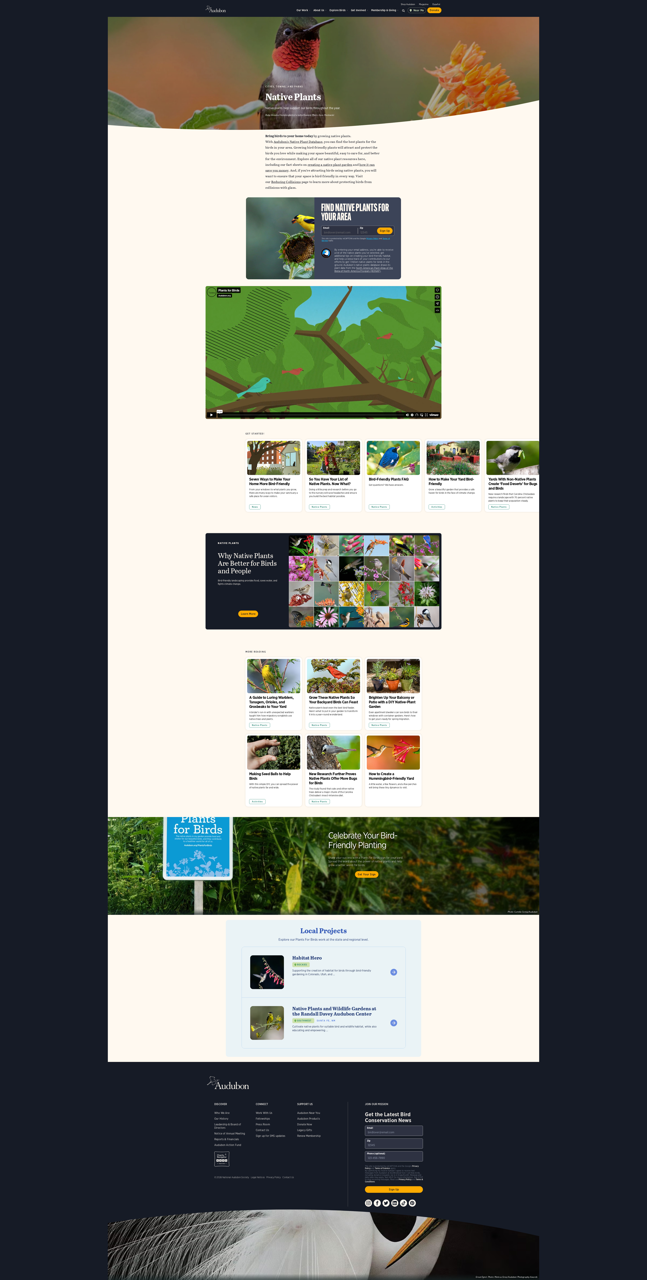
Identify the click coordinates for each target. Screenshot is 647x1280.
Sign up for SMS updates (270, 1135)
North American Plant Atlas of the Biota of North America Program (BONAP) (363, 269)
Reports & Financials (226, 1139)
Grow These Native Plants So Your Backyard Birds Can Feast (333, 693)
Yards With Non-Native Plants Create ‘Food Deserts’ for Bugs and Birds (513, 475)
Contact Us (262, 1130)
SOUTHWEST (304, 1020)
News (255, 507)
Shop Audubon (408, 4)
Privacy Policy (372, 238)
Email (326, 228)
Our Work (302, 10)
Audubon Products (308, 1118)
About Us (318, 10)
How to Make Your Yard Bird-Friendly (453, 475)
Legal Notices (258, 1177)
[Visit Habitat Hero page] (324, 972)
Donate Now (304, 1124)
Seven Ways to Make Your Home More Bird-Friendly (273, 475)
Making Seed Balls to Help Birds (273, 770)
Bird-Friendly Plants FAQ (393, 475)
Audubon (216, 9)
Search (403, 10)
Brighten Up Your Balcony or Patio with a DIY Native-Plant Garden (393, 693)
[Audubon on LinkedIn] (394, 1203)
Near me (418, 10)
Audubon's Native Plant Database (298, 141)
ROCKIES (302, 964)
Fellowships (263, 1118)
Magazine (423, 4)
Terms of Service (382, 1168)
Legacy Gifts (304, 1130)
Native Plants (319, 507)
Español (436, 4)
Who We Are (221, 1113)
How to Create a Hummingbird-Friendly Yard (393, 770)
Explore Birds (338, 10)
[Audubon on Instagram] (368, 1203)
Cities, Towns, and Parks (284, 86)
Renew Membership (309, 1135)
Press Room (263, 1124)
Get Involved (358, 10)
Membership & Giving (383, 10)
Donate (434, 10)
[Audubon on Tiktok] (403, 1203)
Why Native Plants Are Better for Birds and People (323, 581)
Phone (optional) (376, 1153)
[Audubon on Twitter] (386, 1203)
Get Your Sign (367, 874)
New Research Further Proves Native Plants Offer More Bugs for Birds (333, 770)
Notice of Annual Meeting (229, 1133)
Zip (361, 228)
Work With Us (264, 1113)
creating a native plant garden (330, 164)
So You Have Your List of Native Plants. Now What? (333, 475)
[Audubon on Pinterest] (412, 1203)
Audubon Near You (308, 1113)
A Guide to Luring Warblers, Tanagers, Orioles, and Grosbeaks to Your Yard (273, 693)
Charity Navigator (221, 1158)
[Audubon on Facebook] (377, 1203)
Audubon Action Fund (227, 1145)
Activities (436, 507)
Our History (221, 1118)
